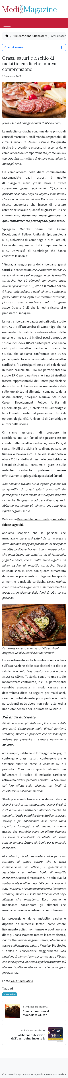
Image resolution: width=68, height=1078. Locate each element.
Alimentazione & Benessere (30, 36)
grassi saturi (10, 994)
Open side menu (14, 47)
